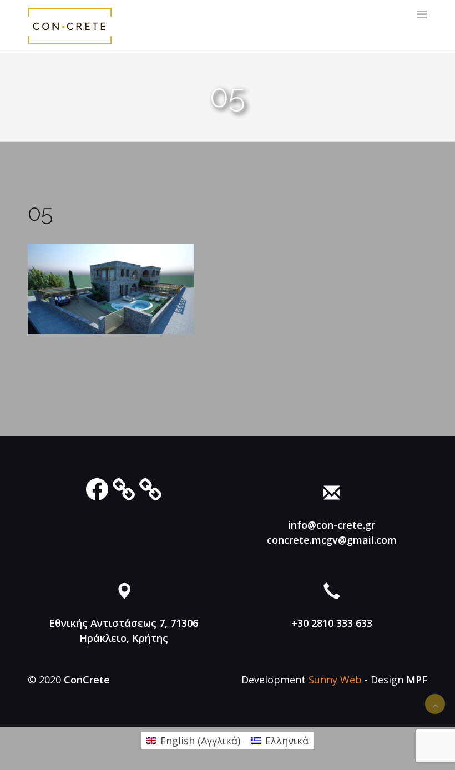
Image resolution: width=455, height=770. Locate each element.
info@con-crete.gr (331, 524)
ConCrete (87, 679)
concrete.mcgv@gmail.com (332, 539)
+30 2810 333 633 (331, 623)
